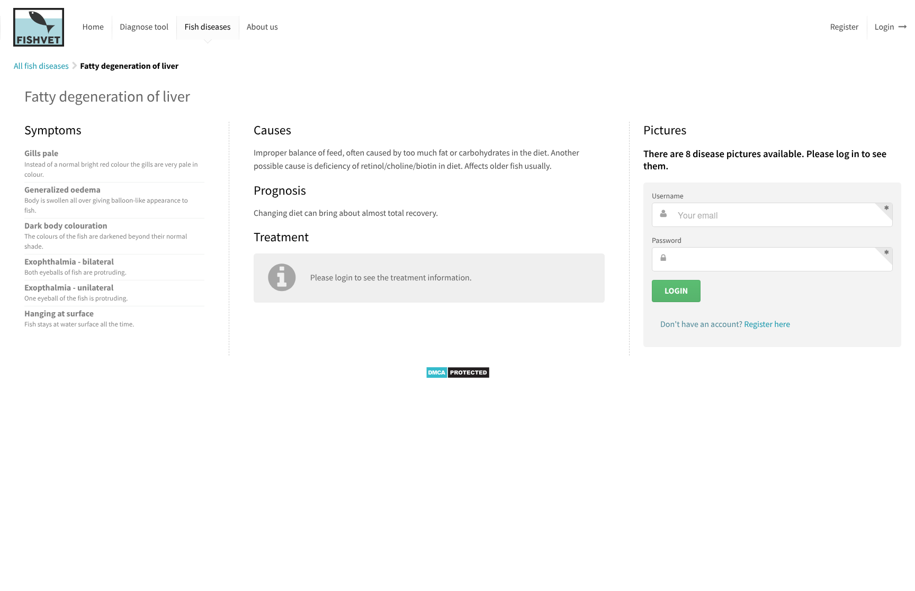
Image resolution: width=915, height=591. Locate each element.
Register (844, 27)
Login (884, 27)
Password (666, 240)
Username (668, 196)
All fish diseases (41, 66)
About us (262, 27)
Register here (767, 324)
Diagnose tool (144, 27)
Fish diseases (207, 27)
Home (93, 27)
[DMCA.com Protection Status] (458, 376)
